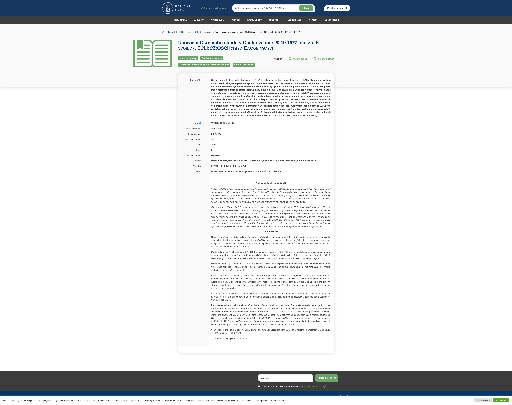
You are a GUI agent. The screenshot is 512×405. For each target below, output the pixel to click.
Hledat (306, 7)
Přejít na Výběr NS (337, 7)
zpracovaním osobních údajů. (313, 386)
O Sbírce (273, 19)
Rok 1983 (180, 32)
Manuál (236, 19)
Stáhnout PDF (300, 58)
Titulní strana (180, 19)
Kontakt (313, 19)
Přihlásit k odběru (326, 377)
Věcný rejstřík (332, 19)
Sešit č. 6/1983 (194, 32)
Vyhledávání (218, 19)
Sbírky (170, 32)
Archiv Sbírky (254, 19)
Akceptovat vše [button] (501, 400)
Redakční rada (293, 19)
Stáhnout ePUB (326, 58)
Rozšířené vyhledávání (215, 7)
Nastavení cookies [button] (483, 400)
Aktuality (199, 19)
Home (163, 32)
